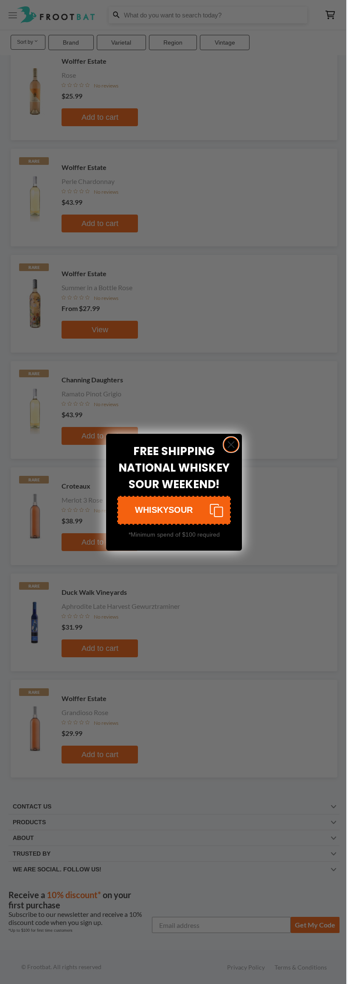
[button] (174, 510)
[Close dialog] (231, 444)
